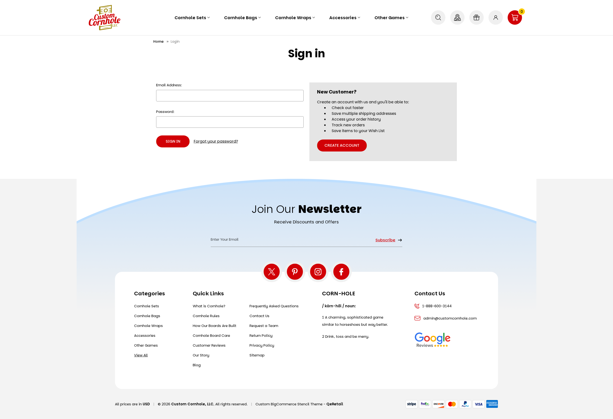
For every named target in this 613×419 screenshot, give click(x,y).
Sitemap (257, 355)
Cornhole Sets (190, 18)
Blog (197, 364)
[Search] (438, 17)
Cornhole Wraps (293, 18)
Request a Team (264, 325)
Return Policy (261, 335)
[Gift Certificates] (476, 17)
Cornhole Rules (206, 315)
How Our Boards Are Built (214, 325)
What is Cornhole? (209, 305)
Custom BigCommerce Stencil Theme (289, 404)
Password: (165, 111)
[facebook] (341, 271)
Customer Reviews (209, 345)
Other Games (390, 18)
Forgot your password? (216, 141)
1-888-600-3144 (437, 305)
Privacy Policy (262, 345)
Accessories (343, 18)
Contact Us (259, 315)
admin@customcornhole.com (449, 318)
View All (141, 355)
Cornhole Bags (240, 18)
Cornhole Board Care (211, 335)
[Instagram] (318, 271)
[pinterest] (294, 271)
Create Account (341, 145)
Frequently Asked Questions (274, 305)
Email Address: (169, 84)
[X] (271, 271)
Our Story (201, 355)
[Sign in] (495, 17)
